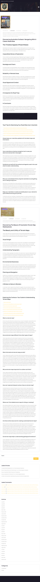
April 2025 (3, 531)
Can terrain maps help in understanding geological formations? (13, 315)
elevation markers (10, 220)
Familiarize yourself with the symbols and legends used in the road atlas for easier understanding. (19, 131)
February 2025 (4, 535)
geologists (30, 220)
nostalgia (13, 33)
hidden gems (5, 33)
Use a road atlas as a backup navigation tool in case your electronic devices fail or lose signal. (18, 129)
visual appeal (16, 36)
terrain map (25, 221)
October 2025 (4, 519)
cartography (8, 32)
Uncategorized (24, 30)
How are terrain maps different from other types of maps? (13, 304)
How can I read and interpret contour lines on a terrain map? (13, 309)
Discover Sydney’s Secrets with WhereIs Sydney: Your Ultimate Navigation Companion (15, 470)
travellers (12, 36)
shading (22, 221)
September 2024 (4, 545)
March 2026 (3, 509)
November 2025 (4, 517)
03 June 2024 (5, 218)
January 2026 (4, 513)
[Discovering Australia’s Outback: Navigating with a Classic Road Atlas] (5, 22)
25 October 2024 (5, 30)
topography (34, 221)
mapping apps (9, 33)
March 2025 (3, 533)
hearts (32, 32)
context (14, 32)
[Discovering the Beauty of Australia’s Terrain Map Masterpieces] (7, 212)
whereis (3, 570)
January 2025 (4, 537)
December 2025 (4, 515)
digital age (24, 32)
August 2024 (4, 547)
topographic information (6, 36)
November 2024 (4, 541)
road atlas (33, 33)
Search (3, 455)
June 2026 (3, 503)
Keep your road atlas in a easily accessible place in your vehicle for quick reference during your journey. (19, 135)
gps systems (28, 32)
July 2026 (3, 501)
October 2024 (4, 543)
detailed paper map (19, 32)
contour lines (5, 220)
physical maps (21, 33)
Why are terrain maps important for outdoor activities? (12, 307)
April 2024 (3, 555)
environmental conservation (17, 220)
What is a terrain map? (7, 302)
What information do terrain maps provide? (10, 305)
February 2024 (4, 559)
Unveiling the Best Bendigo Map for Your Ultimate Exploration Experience (13, 468)
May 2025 (3, 529)
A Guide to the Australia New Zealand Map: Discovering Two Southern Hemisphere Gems (15, 476)
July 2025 (3, 525)
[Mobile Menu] (38, 7)
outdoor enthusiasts (12, 221)
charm (12, 32)
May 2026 (3, 505)
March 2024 (3, 557)
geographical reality (26, 220)
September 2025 (4, 521)
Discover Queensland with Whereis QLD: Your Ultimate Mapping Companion (13, 474)
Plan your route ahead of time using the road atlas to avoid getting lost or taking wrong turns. (18, 133)
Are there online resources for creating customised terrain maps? (14, 313)
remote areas (29, 33)
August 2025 (4, 523)
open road (16, 33)
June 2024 (3, 551)
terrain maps (30, 221)
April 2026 (3, 507)
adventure (4, 32)
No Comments (18, 30)
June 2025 (3, 527)
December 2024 (4, 539)
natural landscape (5, 221)
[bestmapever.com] (4, 7)
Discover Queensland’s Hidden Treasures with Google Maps (11, 472)
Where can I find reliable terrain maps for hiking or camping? (13, 311)
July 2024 (3, 549)
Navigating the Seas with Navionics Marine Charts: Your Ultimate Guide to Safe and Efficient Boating (22, 484)
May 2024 (3, 553)
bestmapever (13, 30)
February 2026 (4, 511)
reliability (25, 33)
